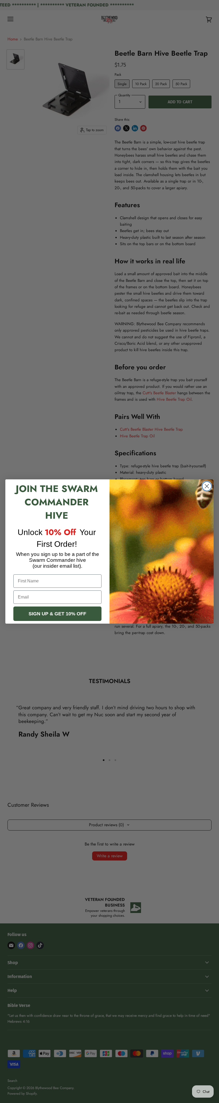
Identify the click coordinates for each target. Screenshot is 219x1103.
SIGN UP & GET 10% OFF (57, 613)
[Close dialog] (207, 486)
